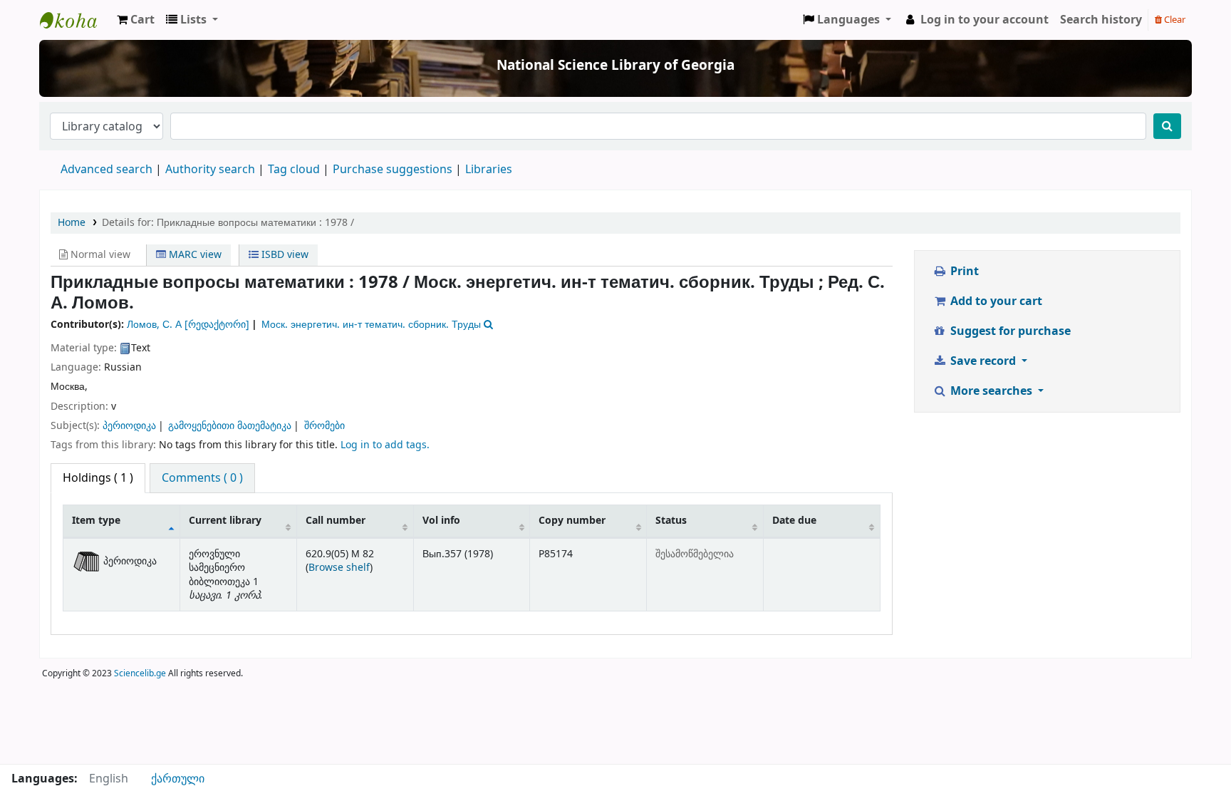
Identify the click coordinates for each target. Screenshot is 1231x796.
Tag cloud (294, 169)
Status (671, 520)
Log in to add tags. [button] (385, 445)
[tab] (202, 478)
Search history (1101, 20)
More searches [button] (991, 391)
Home (71, 222)
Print (963, 271)
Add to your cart (994, 301)
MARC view (194, 254)
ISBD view (283, 254)
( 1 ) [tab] (98, 478)
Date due (794, 520)
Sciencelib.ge (140, 673)
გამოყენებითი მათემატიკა (229, 425)
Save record (983, 361)
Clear (1173, 19)
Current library (225, 520)
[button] (135, 20)
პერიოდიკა (129, 425)
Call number (335, 520)
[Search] (1167, 126)
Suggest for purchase (1009, 331)
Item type (96, 520)
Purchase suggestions (392, 169)
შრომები (324, 425)
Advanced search (106, 169)
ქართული (177, 778)
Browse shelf (339, 567)
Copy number (572, 520)
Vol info (441, 520)
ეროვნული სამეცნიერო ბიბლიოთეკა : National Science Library (75, 20)
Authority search (210, 169)
